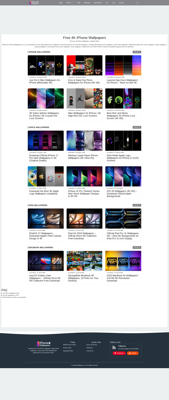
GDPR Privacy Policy (69, 344)
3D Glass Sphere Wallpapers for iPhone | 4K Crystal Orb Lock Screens (44, 116)
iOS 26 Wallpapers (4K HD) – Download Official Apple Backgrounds (122, 194)
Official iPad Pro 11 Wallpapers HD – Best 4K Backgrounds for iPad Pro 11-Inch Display (123, 236)
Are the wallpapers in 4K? (11, 295)
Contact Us (89, 351)
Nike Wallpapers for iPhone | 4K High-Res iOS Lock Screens (84, 114)
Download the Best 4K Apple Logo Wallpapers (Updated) (44, 192)
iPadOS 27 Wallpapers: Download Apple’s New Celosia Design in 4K (45, 236)
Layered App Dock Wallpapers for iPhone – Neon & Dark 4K (122, 81)
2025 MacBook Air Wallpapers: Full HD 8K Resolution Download (122, 278)
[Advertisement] (60, 20)
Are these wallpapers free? (11, 293)
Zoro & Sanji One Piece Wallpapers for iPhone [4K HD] (84, 81)
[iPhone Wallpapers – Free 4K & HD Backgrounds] (34, 2)
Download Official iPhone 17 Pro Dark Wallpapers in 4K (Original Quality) (43, 158)
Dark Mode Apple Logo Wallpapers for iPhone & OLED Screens (123, 158)
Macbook (87, 3)
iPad (78, 3)
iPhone (69, 3)
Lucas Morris (32, 77)
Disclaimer (89, 348)
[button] (137, 2)
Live (107, 3)
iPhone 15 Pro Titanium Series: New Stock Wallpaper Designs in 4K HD (84, 194)
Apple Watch (98, 3)
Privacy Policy (67, 348)
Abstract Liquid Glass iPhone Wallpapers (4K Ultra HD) (83, 156)
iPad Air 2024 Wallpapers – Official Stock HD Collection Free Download (82, 236)
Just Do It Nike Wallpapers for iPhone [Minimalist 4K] (44, 81)
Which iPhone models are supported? (14, 297)
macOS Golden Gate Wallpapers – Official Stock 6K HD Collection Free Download (45, 278)
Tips (113, 3)
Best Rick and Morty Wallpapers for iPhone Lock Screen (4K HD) (121, 116)
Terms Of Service (91, 344)
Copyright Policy (68, 351)
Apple (61, 3)
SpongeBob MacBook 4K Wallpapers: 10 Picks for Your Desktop (83, 278)
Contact (121, 3)
